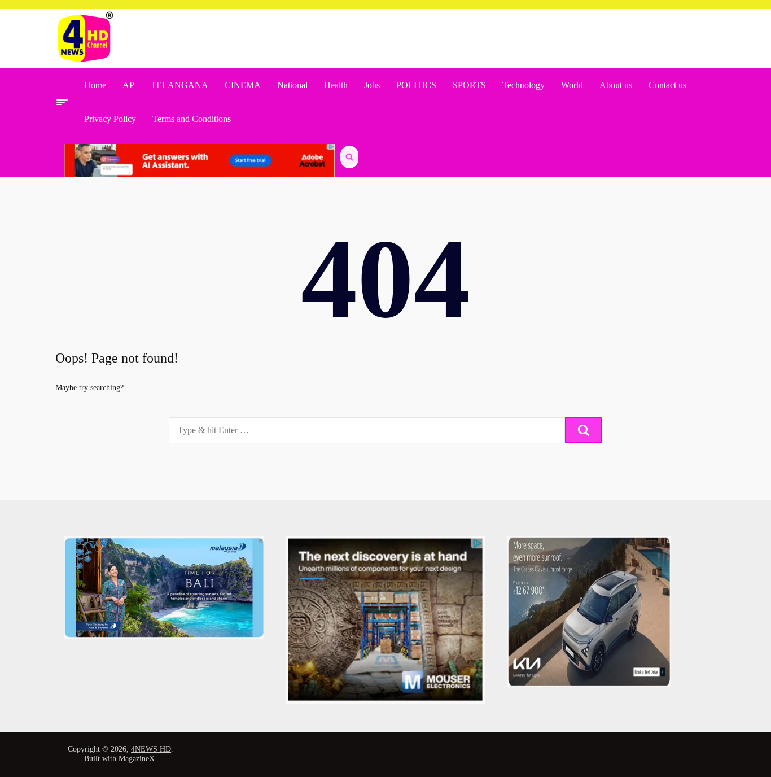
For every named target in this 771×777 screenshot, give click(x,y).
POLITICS (416, 85)
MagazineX (137, 758)
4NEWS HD (151, 749)
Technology (523, 85)
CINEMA (243, 85)
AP (128, 85)
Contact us (667, 85)
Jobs (372, 85)
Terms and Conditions (191, 119)
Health (336, 85)
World (572, 85)
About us (615, 85)
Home (95, 85)
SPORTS (469, 85)
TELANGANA (179, 85)
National (292, 85)
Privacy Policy (110, 119)
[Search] (583, 430)
